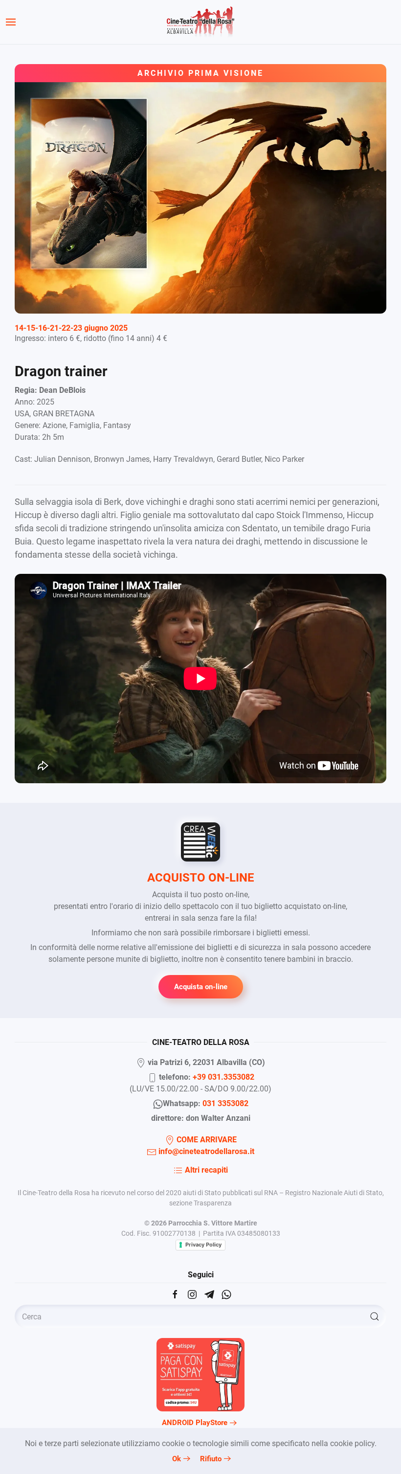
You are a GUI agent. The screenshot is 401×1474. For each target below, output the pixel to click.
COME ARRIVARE (206, 1139)
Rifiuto (211, 1458)
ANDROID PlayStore (194, 1422)
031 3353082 (225, 1103)
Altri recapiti (205, 1170)
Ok (176, 1458)
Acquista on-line (200, 986)
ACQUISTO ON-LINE (200, 877)
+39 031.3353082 (223, 1077)
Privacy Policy (203, 1244)
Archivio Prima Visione (200, 73)
